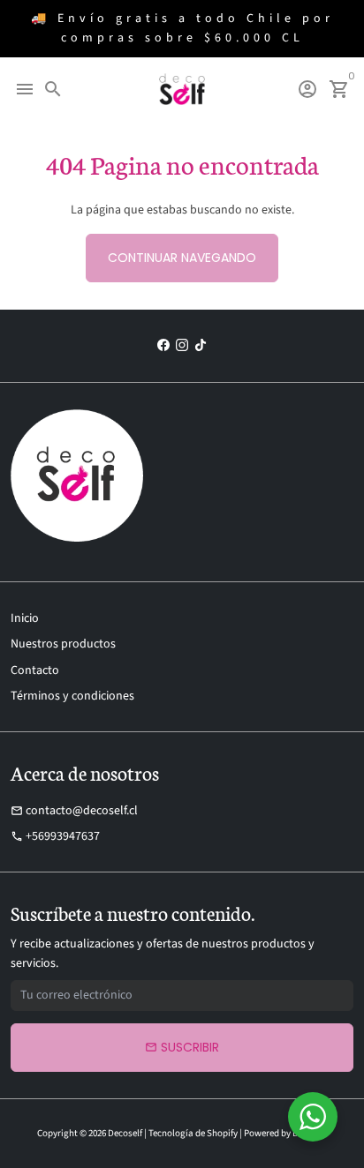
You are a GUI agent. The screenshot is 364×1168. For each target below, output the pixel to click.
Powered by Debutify (285, 1133)
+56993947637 (55, 836)
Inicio (25, 618)
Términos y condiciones (72, 696)
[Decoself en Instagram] (182, 346)
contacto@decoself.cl (74, 811)
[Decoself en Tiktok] (200, 346)
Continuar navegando (182, 257)
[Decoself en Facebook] (163, 346)
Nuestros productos (63, 644)
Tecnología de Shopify (193, 1133)
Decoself (125, 1133)
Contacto (35, 670)
